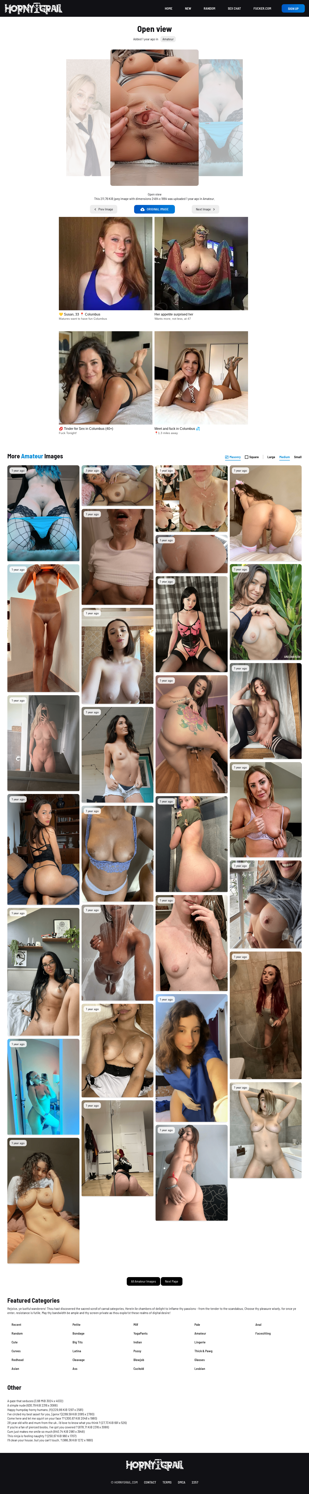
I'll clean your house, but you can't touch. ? (34, 1440)
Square (254, 457)
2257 (195, 1482)
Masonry (235, 457)
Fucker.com (262, 8)
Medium (284, 457)
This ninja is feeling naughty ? (26, 1436)
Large (271, 457)
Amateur (168, 39)
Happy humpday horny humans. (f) (29, 1410)
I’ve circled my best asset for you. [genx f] (34, 1414)
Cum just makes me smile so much (30, 1431)
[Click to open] (154, 118)
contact (150, 1482)
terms (167, 1482)
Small (298, 457)
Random (209, 8)
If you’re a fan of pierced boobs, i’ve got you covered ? (42, 1427)
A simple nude (16, 1405)
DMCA (181, 1482)
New (188, 8)
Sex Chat (234, 8)
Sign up (293, 8)
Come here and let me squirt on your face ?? (36, 1418)
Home (168, 8)
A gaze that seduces (20, 1401)
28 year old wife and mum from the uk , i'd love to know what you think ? (53, 1423)
